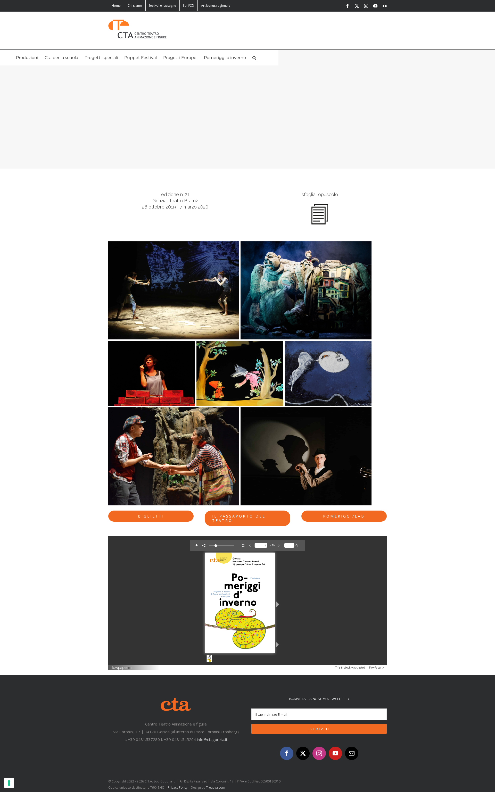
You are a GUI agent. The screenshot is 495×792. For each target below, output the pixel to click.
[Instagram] (319, 753)
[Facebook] (286, 753)
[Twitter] (303, 753)
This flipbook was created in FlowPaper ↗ (359, 667)
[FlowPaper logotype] (122, 666)
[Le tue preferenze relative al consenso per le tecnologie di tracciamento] (9, 783)
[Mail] (351, 753)
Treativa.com (215, 787)
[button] (254, 57)
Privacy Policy (177, 787)
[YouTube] (335, 753)
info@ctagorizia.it (212, 739)
